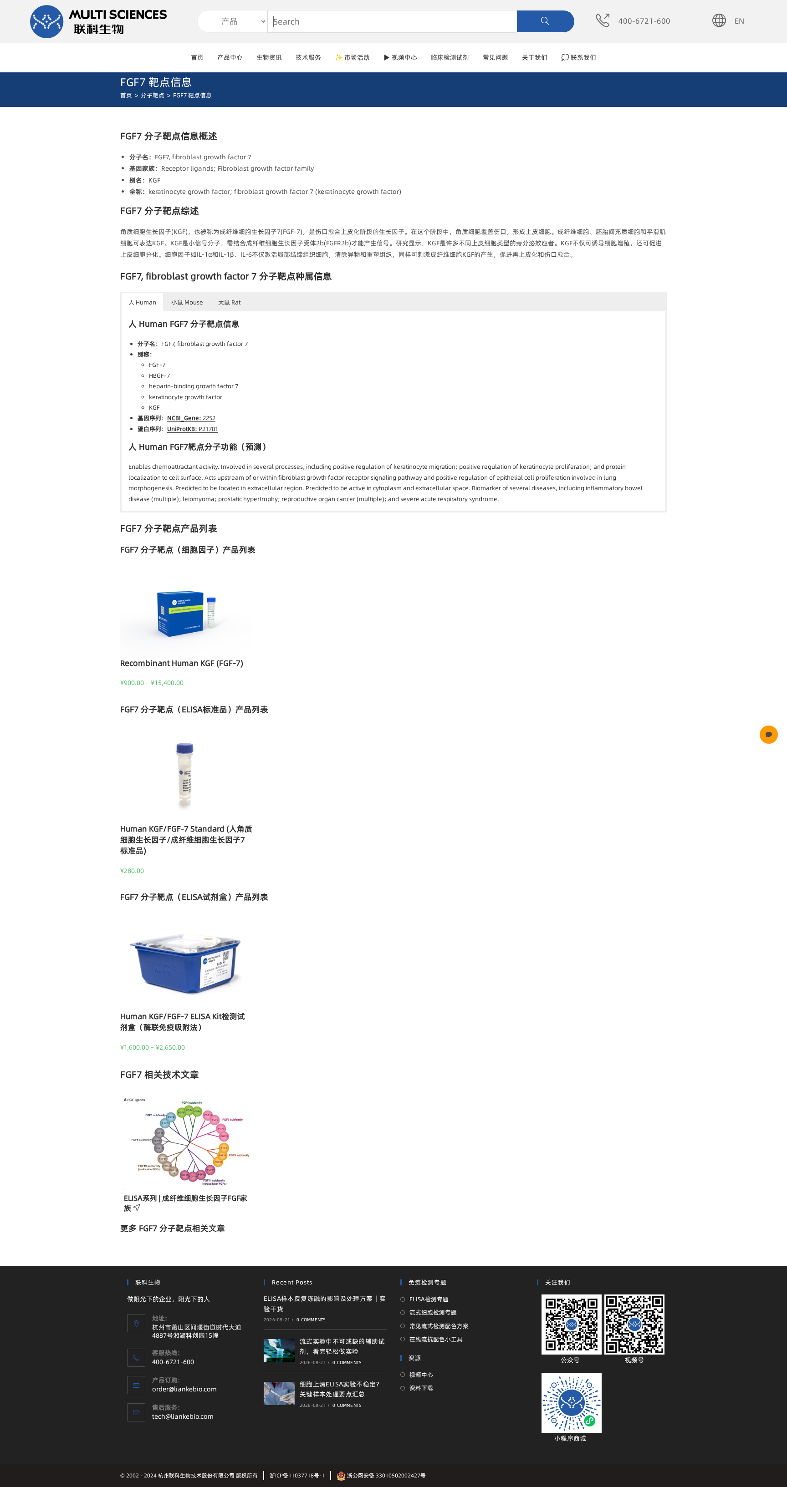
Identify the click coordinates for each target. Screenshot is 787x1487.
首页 (197, 57)
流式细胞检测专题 (433, 1312)
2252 (191, 418)
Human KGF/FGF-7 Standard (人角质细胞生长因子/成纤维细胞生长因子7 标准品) (186, 839)
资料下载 (421, 1388)
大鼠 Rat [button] (229, 302)
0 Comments (311, 1319)
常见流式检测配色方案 (439, 1326)
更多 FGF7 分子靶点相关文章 (172, 1228)
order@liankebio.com (184, 1389)
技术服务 (308, 57)
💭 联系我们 (578, 57)
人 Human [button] (142, 302)
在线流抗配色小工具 (436, 1339)
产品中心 (230, 57)
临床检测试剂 (450, 57)
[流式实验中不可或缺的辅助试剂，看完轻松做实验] (279, 1350)
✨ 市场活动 (352, 57)
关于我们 (534, 57)
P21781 (192, 429)
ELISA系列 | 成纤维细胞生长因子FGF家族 (185, 1203)
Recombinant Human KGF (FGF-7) (181, 663)
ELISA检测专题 (429, 1299)
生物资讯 (269, 57)
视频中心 (421, 1374)
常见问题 (495, 57)
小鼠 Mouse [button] (187, 302)
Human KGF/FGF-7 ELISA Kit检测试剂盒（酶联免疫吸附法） (182, 1021)
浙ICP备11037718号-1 (297, 1475)
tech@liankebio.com (183, 1416)
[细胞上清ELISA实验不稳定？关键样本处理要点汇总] (279, 1393)
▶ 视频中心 (400, 57)
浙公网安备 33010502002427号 (386, 1475)
